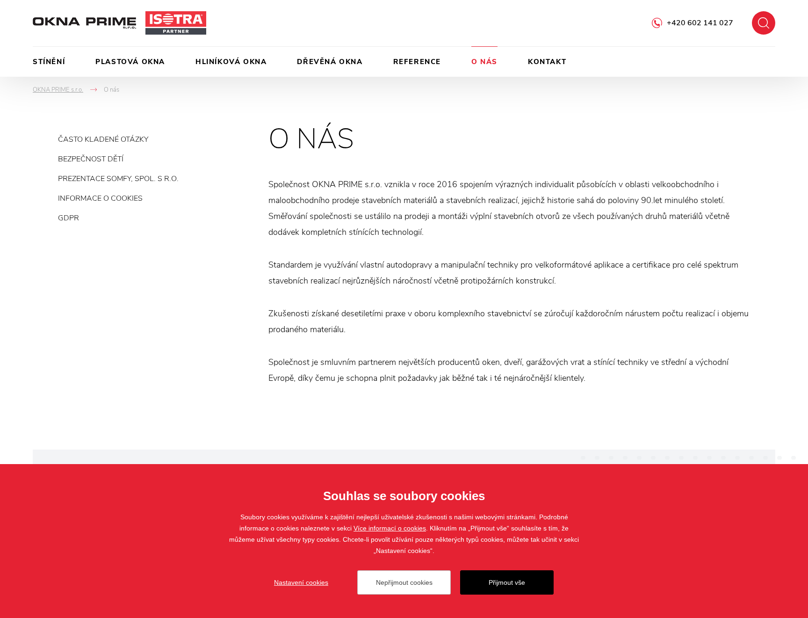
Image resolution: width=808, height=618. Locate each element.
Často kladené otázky (103, 139)
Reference (417, 61)
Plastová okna (130, 61)
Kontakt (547, 61)
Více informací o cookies (390, 528)
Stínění (49, 61)
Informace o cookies (100, 198)
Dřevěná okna (329, 61)
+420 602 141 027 (700, 23)
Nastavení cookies (301, 582)
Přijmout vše (507, 582)
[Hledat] (763, 23)
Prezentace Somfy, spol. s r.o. (118, 179)
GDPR (68, 218)
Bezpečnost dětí (90, 159)
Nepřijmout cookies (404, 582)
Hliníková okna (231, 61)
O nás (484, 61)
